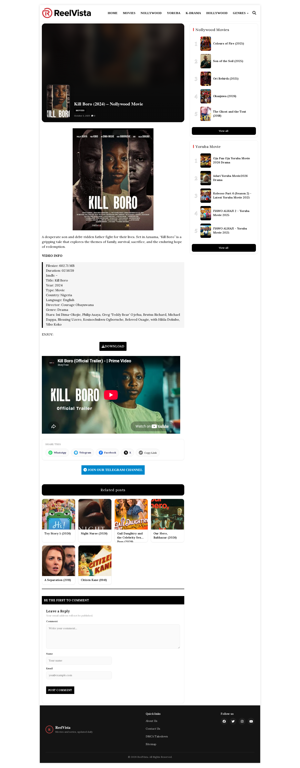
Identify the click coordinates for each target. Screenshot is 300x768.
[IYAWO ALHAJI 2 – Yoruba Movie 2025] (205, 213)
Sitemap (151, 744)
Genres (239, 13)
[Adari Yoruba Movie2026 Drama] (205, 178)
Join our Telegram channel (115, 470)
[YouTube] (251, 721)
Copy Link (150, 452)
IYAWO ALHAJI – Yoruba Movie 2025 (230, 230)
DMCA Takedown (157, 736)
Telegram (85, 452)
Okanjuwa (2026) (224, 96)
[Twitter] (233, 721)
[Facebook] (224, 721)
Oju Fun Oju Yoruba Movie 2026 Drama (231, 160)
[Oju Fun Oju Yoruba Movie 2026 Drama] (205, 160)
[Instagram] (242, 721)
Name (49, 653)
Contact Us (153, 728)
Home (113, 13)
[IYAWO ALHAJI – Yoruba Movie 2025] (205, 231)
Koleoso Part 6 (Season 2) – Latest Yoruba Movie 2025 (232, 195)
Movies (129, 13)
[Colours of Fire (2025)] (205, 44)
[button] (254, 13)
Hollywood (217, 13)
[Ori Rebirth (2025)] (205, 79)
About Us (151, 721)
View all (224, 130)
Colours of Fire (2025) (228, 43)
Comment (52, 621)
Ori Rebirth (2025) (225, 78)
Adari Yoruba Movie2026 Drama (230, 178)
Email (49, 668)
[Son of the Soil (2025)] (205, 61)
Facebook (110, 452)
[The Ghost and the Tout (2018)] (205, 114)
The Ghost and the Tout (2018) (229, 113)
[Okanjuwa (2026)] (205, 96)
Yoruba (173, 13)
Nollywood (151, 13)
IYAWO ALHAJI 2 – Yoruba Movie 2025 (231, 213)
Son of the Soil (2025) (228, 61)
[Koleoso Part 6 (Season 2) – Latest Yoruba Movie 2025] (205, 195)
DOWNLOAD (114, 346)
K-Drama (193, 13)
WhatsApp (60, 452)
